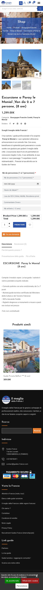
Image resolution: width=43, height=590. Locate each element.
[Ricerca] (40, 8)
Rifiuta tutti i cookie (30, 581)
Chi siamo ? (6, 508)
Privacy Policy (7, 528)
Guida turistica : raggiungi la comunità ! (16, 558)
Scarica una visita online (11, 563)
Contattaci (6, 513)
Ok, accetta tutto (12, 581)
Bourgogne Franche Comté (21, 117)
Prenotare (19, 225)
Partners (5, 548)
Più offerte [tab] (30, 256)
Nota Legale (6, 523)
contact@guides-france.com (17, 464)
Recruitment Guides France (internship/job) (18, 533)
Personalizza (22, 586)
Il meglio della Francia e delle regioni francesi (18, 503)
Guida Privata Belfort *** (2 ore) (16, 376)
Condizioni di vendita (9, 518)
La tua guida (6, 553)
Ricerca (5, 422)
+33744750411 (11, 459)
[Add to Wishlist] (30, 225)
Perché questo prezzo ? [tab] (12, 250)
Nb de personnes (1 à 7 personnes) (19, 173)
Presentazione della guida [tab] (13, 256)
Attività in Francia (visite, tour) (13, 494)
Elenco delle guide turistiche (12, 499)
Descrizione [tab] (7, 244)
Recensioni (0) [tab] (20, 244)
